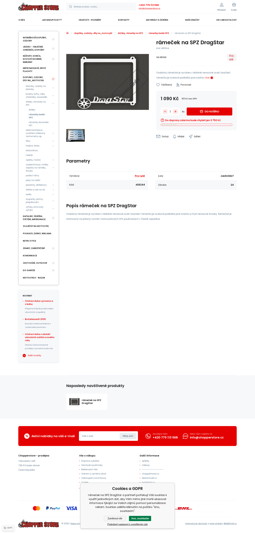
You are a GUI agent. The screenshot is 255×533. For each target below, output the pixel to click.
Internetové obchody (196, 523)
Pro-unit (231, 57)
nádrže (29, 155)
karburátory (32, 150)
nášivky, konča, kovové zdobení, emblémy (32, 59)
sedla (28, 194)
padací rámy (32, 175)
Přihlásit (128, 436)
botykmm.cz (148, 482)
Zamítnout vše (115, 518)
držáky (32, 109)
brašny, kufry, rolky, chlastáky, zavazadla (36, 95)
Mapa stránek (78, 523)
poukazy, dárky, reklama (37, 233)
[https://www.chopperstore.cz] (67, 33)
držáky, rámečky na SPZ (130, 33)
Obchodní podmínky (92, 465)
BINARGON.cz (230, 523)
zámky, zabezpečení (34, 248)
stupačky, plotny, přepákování (34, 201)
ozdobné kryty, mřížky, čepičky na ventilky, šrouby (37, 167)
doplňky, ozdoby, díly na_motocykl (93, 33)
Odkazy (146, 465)
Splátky (145, 460)
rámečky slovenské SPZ (39, 124)
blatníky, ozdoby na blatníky (36, 88)
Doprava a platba (90, 460)
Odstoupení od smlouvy (93, 478)
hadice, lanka (32, 145)
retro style (29, 240)
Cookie (84, 482)
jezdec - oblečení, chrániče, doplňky (33, 48)
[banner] (38, 7)
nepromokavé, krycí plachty (34, 70)
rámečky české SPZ (159, 33)
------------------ (152, 469)
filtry (28, 141)
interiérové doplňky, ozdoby (35, 39)
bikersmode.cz (149, 478)
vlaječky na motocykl (36, 226)
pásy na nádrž (33, 180)
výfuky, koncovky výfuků (34, 208)
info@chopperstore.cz (149, 8)
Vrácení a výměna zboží (93, 473)
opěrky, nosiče (33, 159)
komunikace (30, 255)
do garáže (29, 270)
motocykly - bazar (34, 277)
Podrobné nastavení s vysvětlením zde (127, 524)
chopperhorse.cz (150, 473)
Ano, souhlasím (140, 518)
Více (207, 77)
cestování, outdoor (35, 262)
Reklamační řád (89, 469)
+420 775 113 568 (149, 5)
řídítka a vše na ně (35, 189)
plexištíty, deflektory (36, 184)
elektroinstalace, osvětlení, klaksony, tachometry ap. (35, 133)
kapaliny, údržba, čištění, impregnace (34, 218)
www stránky (216, 523)
